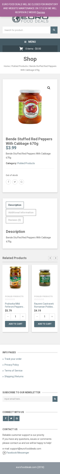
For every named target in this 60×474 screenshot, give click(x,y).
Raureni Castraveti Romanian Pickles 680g (44, 305)
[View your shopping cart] (22, 48)
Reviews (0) (14, 220)
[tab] (15, 205)
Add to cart (15, 324)
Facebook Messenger (18, 452)
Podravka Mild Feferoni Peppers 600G (14, 305)
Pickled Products (20, 66)
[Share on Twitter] (15, 181)
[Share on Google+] (21, 181)
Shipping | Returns (14, 376)
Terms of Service (13, 370)
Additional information (21, 212)
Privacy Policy (11, 364)
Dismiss (41, 12)
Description (14, 205)
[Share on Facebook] (8, 181)
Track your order (13, 359)
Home (7, 66)
